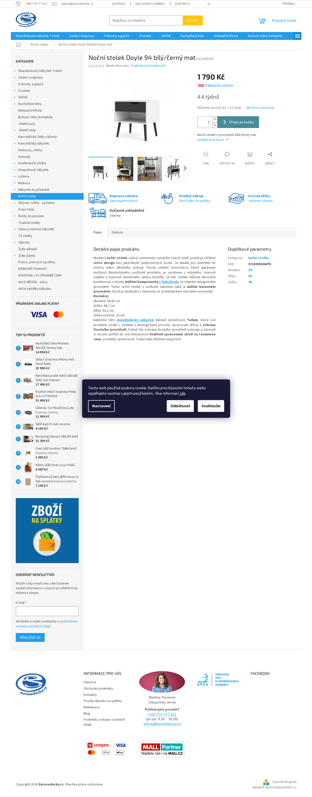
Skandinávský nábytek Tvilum (40, 70)
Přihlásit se (30, 637)
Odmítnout (180, 406)
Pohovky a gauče (30, 84)
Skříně (23, 97)
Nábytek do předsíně (33, 189)
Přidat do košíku (241, 122)
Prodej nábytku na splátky (103, 701)
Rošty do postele (31, 216)
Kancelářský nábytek (33, 143)
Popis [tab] (97, 232)
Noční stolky (27, 196)
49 (250, 282)
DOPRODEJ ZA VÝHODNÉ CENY (40, 275)
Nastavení (101, 406)
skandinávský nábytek (135, 320)
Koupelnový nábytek (33, 169)
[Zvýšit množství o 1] (214, 119)
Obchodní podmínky (150, 4)
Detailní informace (210, 139)
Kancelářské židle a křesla (37, 136)
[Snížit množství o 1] (214, 125)
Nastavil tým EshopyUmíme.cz (274, 787)
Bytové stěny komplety (35, 117)
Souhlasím (211, 406)
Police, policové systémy (36, 262)
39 (250, 270)
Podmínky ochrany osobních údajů (104, 722)
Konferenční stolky (32, 163)
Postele (24, 90)
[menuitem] (37, 36)
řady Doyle (170, 281)
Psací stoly (26, 209)
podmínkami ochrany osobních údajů (47, 624)
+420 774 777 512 (162, 714)
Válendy (24, 242)
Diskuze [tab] (117, 232)
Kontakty (182, 4)
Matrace (24, 183)
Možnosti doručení (260, 108)
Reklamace (92, 707)
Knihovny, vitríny (30, 150)
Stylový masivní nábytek (36, 229)
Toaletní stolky (29, 222)
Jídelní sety (26, 123)
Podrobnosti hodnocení (148, 66)
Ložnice (24, 176)
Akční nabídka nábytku (34, 288)
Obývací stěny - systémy (36, 202)
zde (182, 393)
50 (250, 276)
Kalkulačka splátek (219, 85)
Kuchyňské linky (30, 103)
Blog (87, 713)
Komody (24, 156)
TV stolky (25, 235)
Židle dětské (27, 249)
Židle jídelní (26, 255)
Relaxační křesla (30, 110)
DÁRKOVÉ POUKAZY (32, 268)
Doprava (118, 4)
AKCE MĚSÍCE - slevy (33, 282)
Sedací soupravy (30, 77)
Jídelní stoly (27, 130)
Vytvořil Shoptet (284, 782)
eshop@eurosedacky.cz (162, 724)
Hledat (193, 20)
